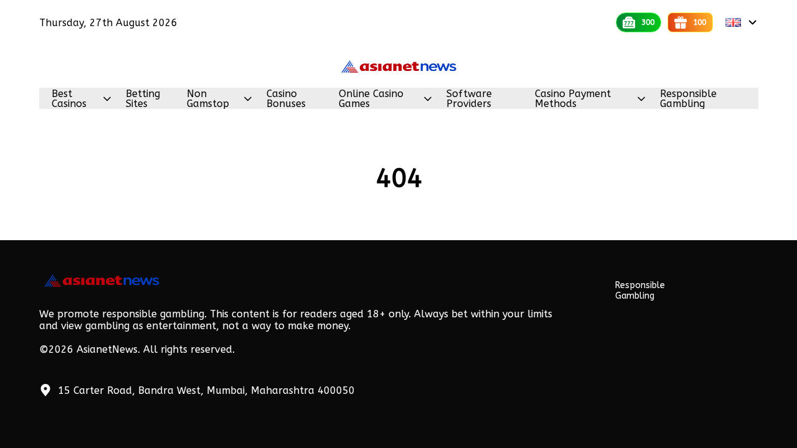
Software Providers (469, 99)
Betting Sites (143, 99)
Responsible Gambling (688, 99)
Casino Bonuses (286, 99)
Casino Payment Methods (573, 99)
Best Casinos (69, 99)
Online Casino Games (371, 99)
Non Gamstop (208, 99)
